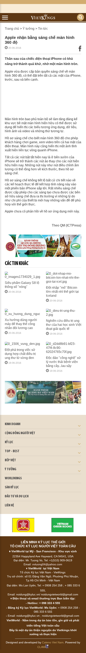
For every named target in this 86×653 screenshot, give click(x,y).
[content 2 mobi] (43, 392)
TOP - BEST (12, 451)
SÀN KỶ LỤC (12, 487)
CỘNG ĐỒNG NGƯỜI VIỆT (20, 433)
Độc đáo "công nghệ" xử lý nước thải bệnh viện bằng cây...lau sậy (63, 362)
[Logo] (23, 525)
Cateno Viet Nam (53, 642)
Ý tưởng (28, 28)
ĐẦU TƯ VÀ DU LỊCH (17, 496)
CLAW (41, 647)
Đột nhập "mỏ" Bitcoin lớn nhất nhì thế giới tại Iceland (62, 291)
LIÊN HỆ (9, 505)
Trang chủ (12, 28)
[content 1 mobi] (43, 246)
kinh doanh (12, 424)
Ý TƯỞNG (10, 469)
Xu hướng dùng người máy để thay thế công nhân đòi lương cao (21, 324)
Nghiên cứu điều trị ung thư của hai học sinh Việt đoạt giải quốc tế (63, 324)
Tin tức (43, 28)
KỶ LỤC (9, 442)
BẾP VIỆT (10, 460)
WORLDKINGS (13, 478)
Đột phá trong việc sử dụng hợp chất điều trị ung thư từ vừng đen (20, 354)
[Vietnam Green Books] (63, 525)
